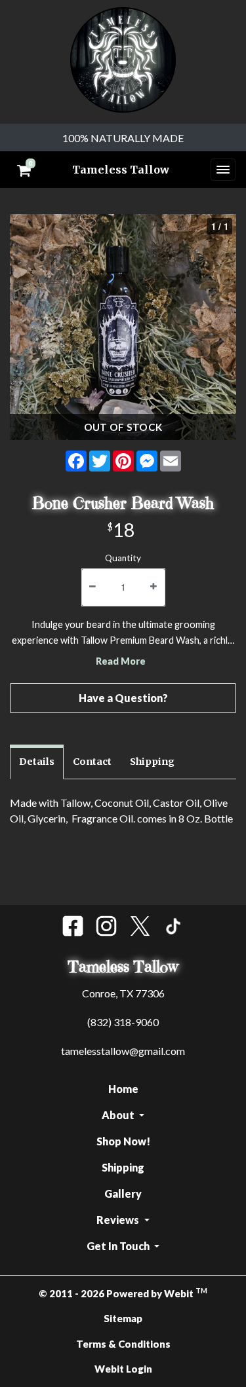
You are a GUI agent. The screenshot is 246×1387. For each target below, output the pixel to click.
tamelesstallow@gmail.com (123, 1051)
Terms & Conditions (123, 1344)
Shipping (123, 1167)
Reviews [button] (118, 1219)
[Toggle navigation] (223, 169)
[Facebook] (73, 925)
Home (123, 1088)
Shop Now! (123, 1141)
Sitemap (123, 1318)
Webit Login (123, 1369)
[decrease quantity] (92, 587)
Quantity (123, 558)
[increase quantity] (153, 587)
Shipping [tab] (152, 761)
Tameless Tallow (120, 169)
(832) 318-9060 (123, 1022)
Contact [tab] (92, 761)
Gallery (123, 1193)
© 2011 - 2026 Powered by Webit (123, 1292)
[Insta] (106, 925)
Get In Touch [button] (119, 1246)
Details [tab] (36, 761)
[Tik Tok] (173, 925)
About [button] (119, 1115)
